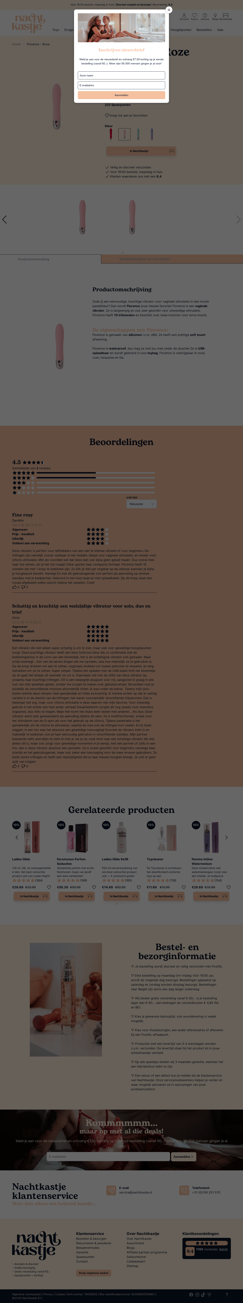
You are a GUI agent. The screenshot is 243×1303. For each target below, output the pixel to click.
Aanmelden (121, 95)
